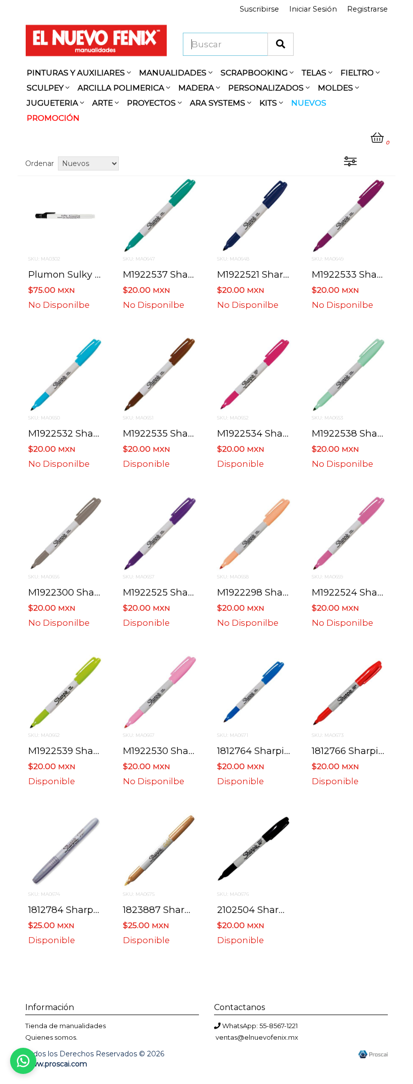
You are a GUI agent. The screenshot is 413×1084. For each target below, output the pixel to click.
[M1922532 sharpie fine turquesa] (65, 373)
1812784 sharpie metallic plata (97, 909)
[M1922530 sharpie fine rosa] (159, 691)
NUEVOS (308, 103)
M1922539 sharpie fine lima (93, 751)
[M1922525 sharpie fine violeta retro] (159, 532)
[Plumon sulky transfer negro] (65, 214)
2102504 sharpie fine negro (281, 909)
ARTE (103, 103)
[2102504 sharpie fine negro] (254, 850)
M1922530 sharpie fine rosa (188, 751)
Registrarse (367, 9)
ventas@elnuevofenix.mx (257, 1037)
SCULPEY (46, 88)
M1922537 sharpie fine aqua (189, 274)
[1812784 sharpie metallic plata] (65, 850)
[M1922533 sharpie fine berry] (348, 214)
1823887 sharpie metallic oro (189, 909)
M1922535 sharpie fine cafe (187, 433)
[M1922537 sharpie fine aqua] (159, 214)
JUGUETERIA (53, 103)
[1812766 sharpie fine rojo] (348, 691)
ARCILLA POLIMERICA (122, 88)
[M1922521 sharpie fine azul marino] (254, 214)
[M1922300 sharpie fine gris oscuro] (65, 532)
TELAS (315, 72)
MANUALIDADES (174, 72)
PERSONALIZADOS (267, 88)
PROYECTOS (152, 103)
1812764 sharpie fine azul (276, 751)
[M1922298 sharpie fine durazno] (254, 532)
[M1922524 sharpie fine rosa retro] (348, 532)
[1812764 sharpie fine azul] (254, 691)
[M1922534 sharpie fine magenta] (254, 373)
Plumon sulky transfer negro (95, 274)
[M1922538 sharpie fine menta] (348, 373)
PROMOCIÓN (53, 118)
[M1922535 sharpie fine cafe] (159, 373)
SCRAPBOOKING (255, 72)
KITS (269, 103)
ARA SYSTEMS (218, 103)
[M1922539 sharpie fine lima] (65, 691)
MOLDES (336, 88)
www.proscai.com (56, 1063)
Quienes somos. (51, 1037)
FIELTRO (358, 72)
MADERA (197, 88)
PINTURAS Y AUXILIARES (77, 72)
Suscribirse (259, 9)
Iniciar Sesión (313, 9)
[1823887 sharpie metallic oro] (159, 850)
